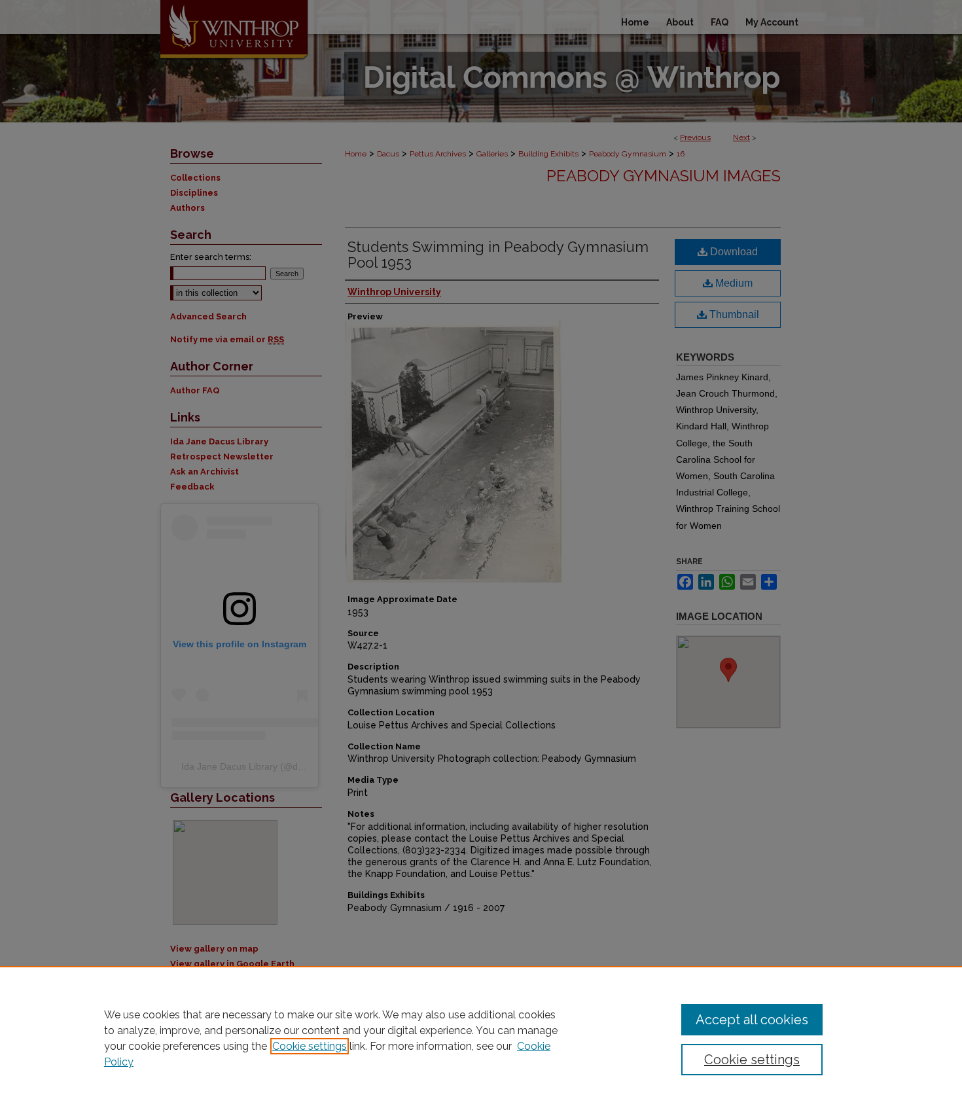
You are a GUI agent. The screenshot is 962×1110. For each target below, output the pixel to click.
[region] (481, 1038)
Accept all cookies (752, 1020)
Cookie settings (309, 1046)
